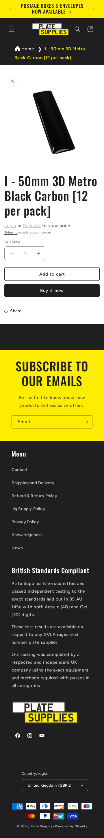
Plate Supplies (42, 826)
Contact (19, 469)
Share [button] (16, 310)
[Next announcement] (93, 8)
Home (27, 48)
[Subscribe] (85, 422)
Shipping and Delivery (33, 482)
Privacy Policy (25, 521)
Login (10, 225)
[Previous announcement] (10, 8)
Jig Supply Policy (28, 508)
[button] (11, 29)
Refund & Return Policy (34, 495)
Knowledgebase (27, 534)
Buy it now (52, 290)
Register (32, 225)
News (17, 547)
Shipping (11, 232)
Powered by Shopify (71, 826)
